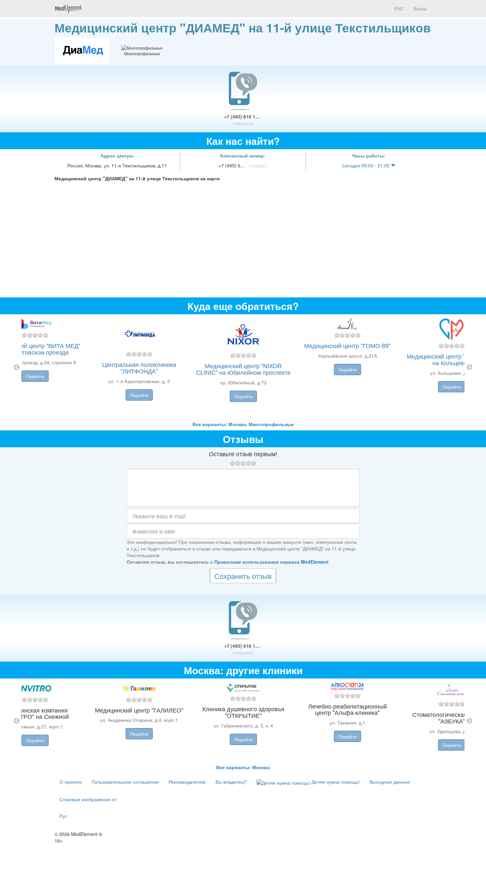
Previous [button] (16, 367)
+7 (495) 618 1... (243, 119)
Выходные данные (390, 781)
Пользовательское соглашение (125, 781)
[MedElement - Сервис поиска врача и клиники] (68, 8)
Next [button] (469, 367)
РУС (398, 8)
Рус (63, 815)
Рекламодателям (187, 781)
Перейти (35, 376)
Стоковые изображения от (88, 799)
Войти (420, 8)
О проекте (71, 781)
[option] (243, 367)
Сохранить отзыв (243, 576)
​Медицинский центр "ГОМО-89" (347, 345)
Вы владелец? (231, 781)
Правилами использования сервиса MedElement (271, 561)
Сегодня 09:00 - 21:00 (366, 165)
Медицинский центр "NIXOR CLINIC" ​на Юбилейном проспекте (243, 368)
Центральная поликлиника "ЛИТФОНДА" (139, 367)
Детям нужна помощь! (335, 781)
